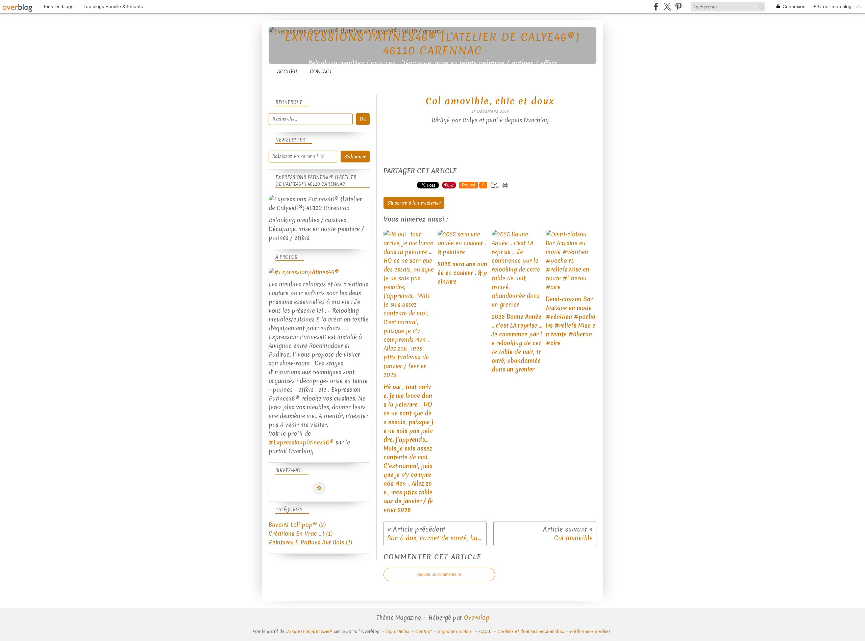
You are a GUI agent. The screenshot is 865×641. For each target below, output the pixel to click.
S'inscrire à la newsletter (414, 203)
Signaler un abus (455, 631)
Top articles (397, 631)
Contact (321, 71)
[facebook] (656, 6)
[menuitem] (287, 71)
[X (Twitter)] (667, 6)
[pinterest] (678, 6)
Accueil (287, 71)
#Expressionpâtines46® (301, 442)
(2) (297, 525)
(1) (300, 533)
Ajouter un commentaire (439, 574)
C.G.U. (485, 631)
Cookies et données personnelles (530, 631)
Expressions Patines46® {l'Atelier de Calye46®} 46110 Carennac (432, 44)
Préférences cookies (590, 631)
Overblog (476, 617)
